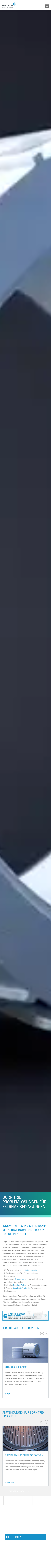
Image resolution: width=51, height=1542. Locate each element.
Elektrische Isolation (16, 1366)
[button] (47, 6)
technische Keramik (28, 1270)
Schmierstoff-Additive (21, 1288)
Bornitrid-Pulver (19, 1285)
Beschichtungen (21, 1279)
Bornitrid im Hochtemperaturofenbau (24, 1455)
